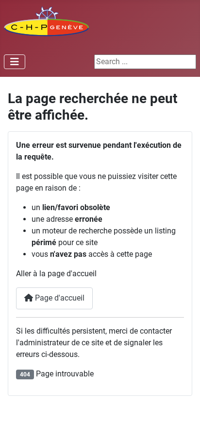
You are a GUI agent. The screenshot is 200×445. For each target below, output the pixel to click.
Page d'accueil (58, 298)
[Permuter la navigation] (14, 61)
